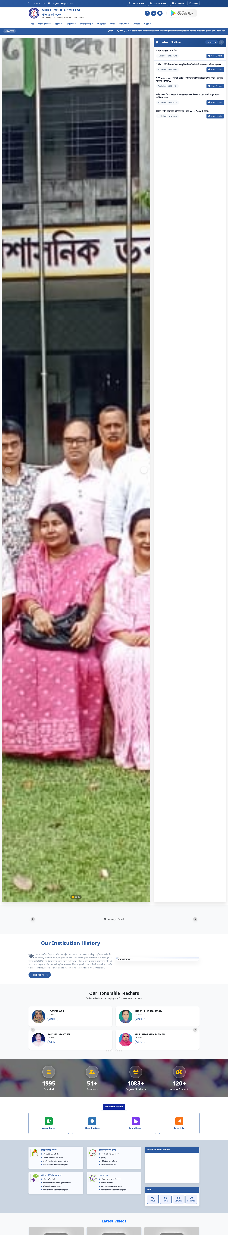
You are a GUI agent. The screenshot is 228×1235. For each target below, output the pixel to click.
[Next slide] (195, 919)
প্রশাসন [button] (58, 23)
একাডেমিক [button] (70, 23)
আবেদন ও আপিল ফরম (107, 1183)
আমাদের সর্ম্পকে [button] (43, 23)
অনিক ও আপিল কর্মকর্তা (49, 1179)
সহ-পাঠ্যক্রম (101, 23)
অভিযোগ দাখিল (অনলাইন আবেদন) (52, 1186)
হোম (32, 23)
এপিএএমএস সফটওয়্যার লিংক (108, 1164)
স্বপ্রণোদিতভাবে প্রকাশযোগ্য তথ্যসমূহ (111, 1186)
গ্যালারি (112, 23)
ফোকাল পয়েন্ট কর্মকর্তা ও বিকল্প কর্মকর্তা (53, 1157)
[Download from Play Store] (182, 13)
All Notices (212, 42)
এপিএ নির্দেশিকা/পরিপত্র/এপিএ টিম (110, 1154)
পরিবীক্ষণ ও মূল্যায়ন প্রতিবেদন (109, 1161)
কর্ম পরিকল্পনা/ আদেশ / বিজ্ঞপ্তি (51, 1154)
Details (52, 1019)
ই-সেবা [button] (146, 23)
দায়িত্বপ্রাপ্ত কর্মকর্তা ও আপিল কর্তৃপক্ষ (111, 1179)
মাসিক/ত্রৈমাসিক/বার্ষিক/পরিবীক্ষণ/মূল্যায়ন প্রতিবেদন (56, 1183)
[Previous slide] (33, 919)
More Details (216, 55)
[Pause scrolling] (221, 42)
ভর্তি (42, 30)
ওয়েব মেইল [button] (123, 23)
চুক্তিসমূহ (103, 1157)
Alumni (194, 3)
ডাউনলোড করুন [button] (85, 23)
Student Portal (137, 3)
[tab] (106, 1050)
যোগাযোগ (136, 23)
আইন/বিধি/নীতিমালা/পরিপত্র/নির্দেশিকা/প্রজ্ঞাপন (55, 1164)
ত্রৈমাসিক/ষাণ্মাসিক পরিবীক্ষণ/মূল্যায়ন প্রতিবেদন (55, 1161)
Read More (38, 975)
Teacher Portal (159, 3)
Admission (179, 3)
